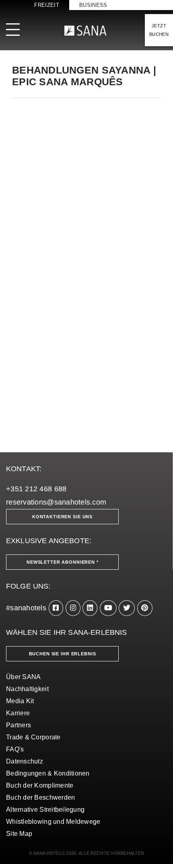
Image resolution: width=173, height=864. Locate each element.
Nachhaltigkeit (27, 688)
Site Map (19, 833)
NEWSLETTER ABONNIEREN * (63, 562)
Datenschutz (24, 761)
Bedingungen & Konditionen (48, 773)
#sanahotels (26, 608)
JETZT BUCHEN (159, 30)
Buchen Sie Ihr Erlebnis (62, 653)
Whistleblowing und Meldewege (53, 821)
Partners (18, 725)
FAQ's (15, 749)
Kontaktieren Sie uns (62, 516)
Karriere (18, 713)
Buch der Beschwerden (40, 797)
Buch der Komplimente (39, 785)
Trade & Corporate (33, 737)
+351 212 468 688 (36, 489)
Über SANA (23, 676)
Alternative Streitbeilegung (45, 809)
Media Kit (20, 701)
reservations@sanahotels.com (56, 502)
